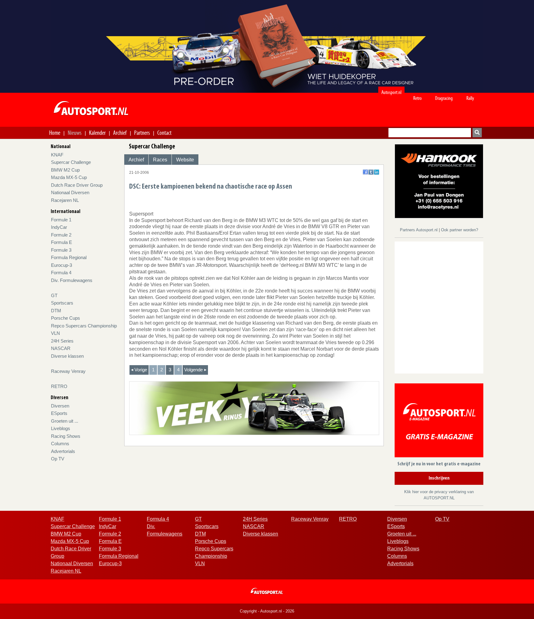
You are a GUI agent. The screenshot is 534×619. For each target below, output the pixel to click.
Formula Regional (69, 257)
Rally (470, 98)
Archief (120, 132)
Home (54, 132)
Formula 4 (61, 272)
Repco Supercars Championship (84, 325)
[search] (477, 132)
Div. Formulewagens (71, 280)
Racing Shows (65, 436)
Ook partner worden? (459, 230)
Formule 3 (61, 250)
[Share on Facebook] (365, 172)
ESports (59, 413)
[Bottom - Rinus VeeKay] (254, 407)
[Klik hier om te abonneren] (439, 421)
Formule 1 (61, 219)
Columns (60, 443)
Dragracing (444, 98)
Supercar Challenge (71, 162)
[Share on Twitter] (371, 172)
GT (54, 295)
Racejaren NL (65, 200)
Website (185, 159)
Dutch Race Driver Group (77, 185)
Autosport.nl (391, 92)
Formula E (61, 242)
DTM (56, 310)
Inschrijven (439, 478)
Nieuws (75, 132)
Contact (164, 132)
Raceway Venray (68, 371)
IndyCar (59, 227)
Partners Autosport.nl (419, 230)
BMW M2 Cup (65, 170)
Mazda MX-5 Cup (69, 177)
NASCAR (60, 348)
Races (160, 159)
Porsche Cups (65, 318)
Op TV (57, 458)
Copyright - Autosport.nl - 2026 (267, 611)
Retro (417, 98)
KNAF (57, 154)
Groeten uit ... (64, 421)
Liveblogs (60, 428)
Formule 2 (61, 234)
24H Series (62, 341)
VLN (55, 333)
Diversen (60, 405)
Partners (142, 132)
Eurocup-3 (61, 265)
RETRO (59, 386)
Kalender (97, 132)
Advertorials (63, 451)
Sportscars (62, 302)
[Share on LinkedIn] (376, 172)
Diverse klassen (67, 356)
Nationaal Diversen (70, 192)
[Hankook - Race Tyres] (439, 180)
